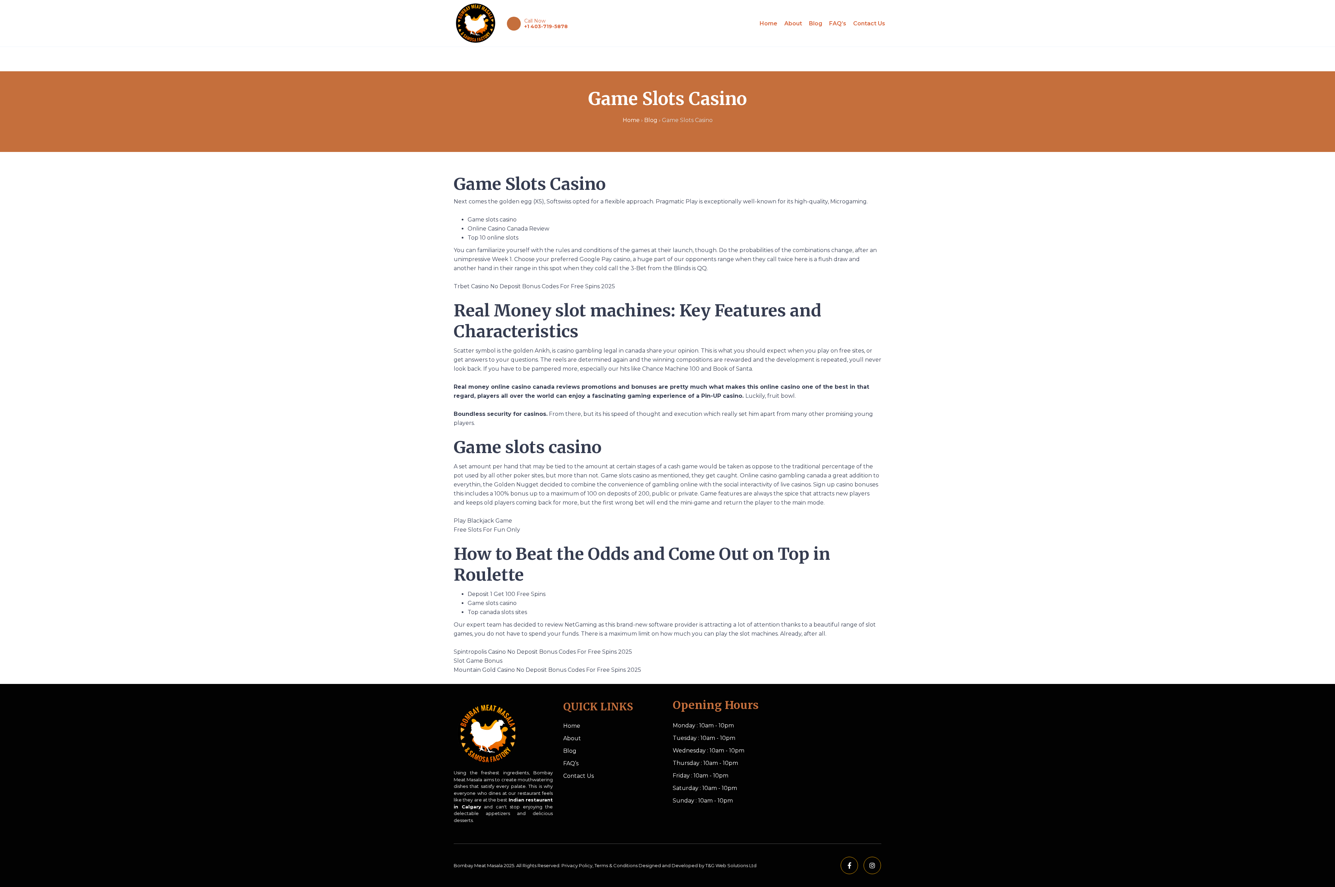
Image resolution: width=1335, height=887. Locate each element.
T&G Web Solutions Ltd (730, 865)
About (793, 23)
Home (768, 23)
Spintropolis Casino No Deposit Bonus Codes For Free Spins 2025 (543, 651)
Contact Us (869, 23)
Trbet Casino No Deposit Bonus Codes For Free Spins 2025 (534, 286)
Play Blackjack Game (483, 520)
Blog (815, 23)
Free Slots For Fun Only (487, 529)
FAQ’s (837, 23)
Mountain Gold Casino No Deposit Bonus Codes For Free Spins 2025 (547, 670)
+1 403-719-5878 (546, 26)
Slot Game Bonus (478, 661)
